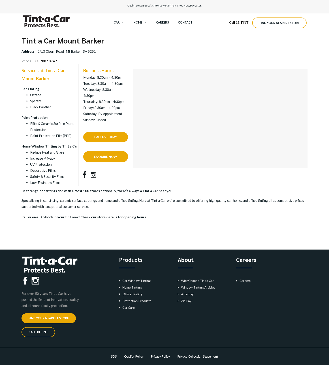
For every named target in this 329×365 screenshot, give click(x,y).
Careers (245, 280)
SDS (114, 356)
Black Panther (40, 107)
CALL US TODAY (105, 137)
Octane (35, 95)
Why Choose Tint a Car (197, 280)
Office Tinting (132, 294)
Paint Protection (34, 117)
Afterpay (159, 5)
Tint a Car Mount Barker (62, 40)
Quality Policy (133, 356)
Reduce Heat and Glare (47, 152)
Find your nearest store (279, 23)
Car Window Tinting (136, 280)
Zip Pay (186, 301)
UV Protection (41, 164)
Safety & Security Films (47, 176)
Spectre (36, 101)
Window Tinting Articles (198, 287)
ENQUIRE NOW (105, 157)
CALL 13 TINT (38, 332)
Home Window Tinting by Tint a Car (49, 146)
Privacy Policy (160, 356)
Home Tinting (132, 287)
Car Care (128, 307)
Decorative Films (43, 170)
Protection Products (136, 301)
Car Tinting (30, 89)
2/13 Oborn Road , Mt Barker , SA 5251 (67, 51)
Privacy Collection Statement (197, 356)
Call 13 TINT (239, 22)
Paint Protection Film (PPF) (50, 136)
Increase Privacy (42, 158)
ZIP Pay (171, 5)
